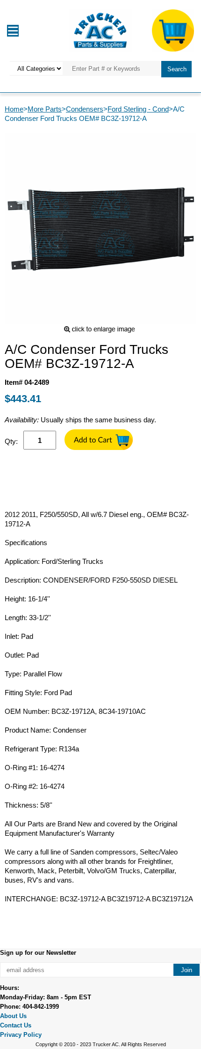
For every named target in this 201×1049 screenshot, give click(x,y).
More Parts (45, 109)
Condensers (84, 109)
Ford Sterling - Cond (138, 109)
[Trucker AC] (100, 30)
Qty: (11, 441)
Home (14, 109)
